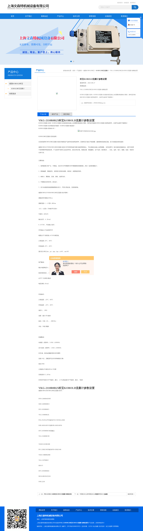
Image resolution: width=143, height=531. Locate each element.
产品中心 (60, 16)
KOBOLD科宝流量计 (17, 88)
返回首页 (120, 2)
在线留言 (126, 2)
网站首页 (42, 510)
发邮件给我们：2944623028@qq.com (94, 103)
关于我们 (28, 16)
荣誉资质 (92, 16)
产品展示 (79, 70)
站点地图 (95, 526)
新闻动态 (44, 16)
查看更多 (12, 94)
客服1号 (132, 25)
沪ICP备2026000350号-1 (74, 526)
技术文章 (76, 16)
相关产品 (55, 114)
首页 (12, 16)
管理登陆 (116, 526)
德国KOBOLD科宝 (16, 84)
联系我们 (133, 2)
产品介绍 (43, 114)
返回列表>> (131, 494)
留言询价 (66, 114)
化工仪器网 (109, 526)
